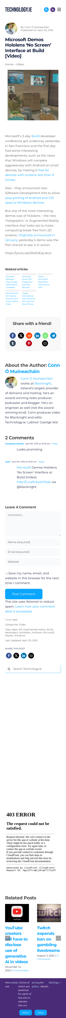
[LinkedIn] (37, 335)
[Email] (45, 343)
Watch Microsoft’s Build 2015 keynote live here (44, 281)
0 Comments (21, 970)
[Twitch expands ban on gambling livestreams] (49, 913)
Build (35, 136)
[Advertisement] (30, 727)
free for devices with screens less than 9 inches (29, 175)
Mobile (9, 635)
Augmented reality (34, 629)
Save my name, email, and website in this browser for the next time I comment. (32, 578)
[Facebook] (13, 335)
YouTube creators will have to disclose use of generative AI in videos (12, 913)
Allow (25, 1012)
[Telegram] (53, 335)
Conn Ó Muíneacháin (37, 27)
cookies (13, 982)
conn (7, 461)
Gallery (22, 913)
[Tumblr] (13, 343)
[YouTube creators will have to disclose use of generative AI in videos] (17, 913)
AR (20, 629)
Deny (41, 1012)
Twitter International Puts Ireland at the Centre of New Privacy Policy (28, 298)
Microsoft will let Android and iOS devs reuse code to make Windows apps (12, 298)
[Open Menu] (59, 9)
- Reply (54, 443)
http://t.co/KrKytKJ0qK (34, 482)
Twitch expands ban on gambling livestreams (44, 913)
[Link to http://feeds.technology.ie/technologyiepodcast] (52, 9)
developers (11, 632)
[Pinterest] (29, 343)
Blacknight (43, 383)
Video (22, 624)
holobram (25, 632)
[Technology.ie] (18, 9)
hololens (37, 632)
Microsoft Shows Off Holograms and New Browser (27, 281)
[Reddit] (29, 335)
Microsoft (24, 467)
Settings (54, 982)
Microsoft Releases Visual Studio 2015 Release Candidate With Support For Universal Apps (12, 281)
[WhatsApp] (45, 335)
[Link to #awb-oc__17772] (46, 9)
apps (14, 629)
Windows (19, 635)
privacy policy (36, 984)
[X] (21, 335)
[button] (7, 938)
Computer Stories (14, 443)
